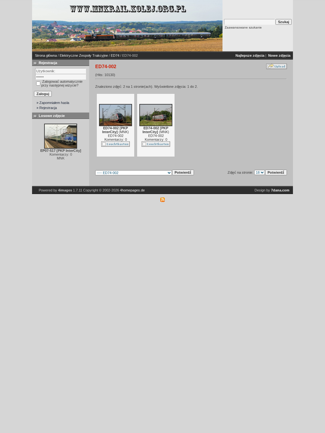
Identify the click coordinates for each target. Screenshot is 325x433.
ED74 (115, 55)
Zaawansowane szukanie (243, 27)
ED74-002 (115, 136)
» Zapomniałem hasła (52, 103)
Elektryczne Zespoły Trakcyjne (84, 55)
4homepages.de (132, 190)
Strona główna (46, 55)
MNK (124, 132)
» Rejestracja (46, 108)
